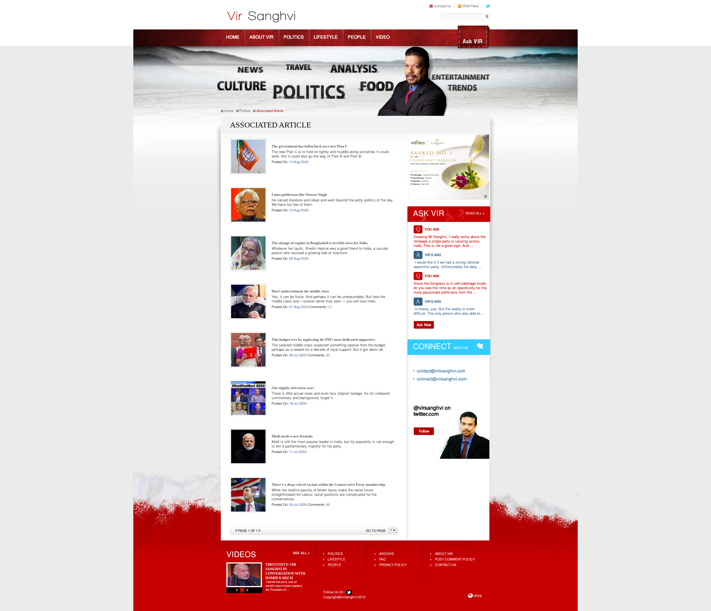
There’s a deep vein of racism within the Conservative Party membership (328, 484)
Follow (424, 431)
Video (383, 37)
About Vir (261, 37)
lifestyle (336, 559)
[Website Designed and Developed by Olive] (475, 596)
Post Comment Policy (455, 559)
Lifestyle (326, 37)
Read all (473, 213)
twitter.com (426, 414)
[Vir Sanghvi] (261, 17)
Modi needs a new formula (292, 436)
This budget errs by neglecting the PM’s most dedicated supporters (323, 339)
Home (232, 37)
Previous (237, 590)
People (357, 37)
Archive (386, 554)
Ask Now (424, 325)
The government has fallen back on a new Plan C (309, 146)
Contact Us (442, 6)
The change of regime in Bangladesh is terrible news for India (320, 243)
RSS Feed (471, 6)
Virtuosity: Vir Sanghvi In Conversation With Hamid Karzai (285, 571)
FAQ (382, 559)
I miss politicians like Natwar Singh (299, 194)
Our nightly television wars (293, 388)
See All (300, 553)
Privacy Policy (393, 565)
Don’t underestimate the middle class (300, 291)
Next (247, 590)
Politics (294, 37)
